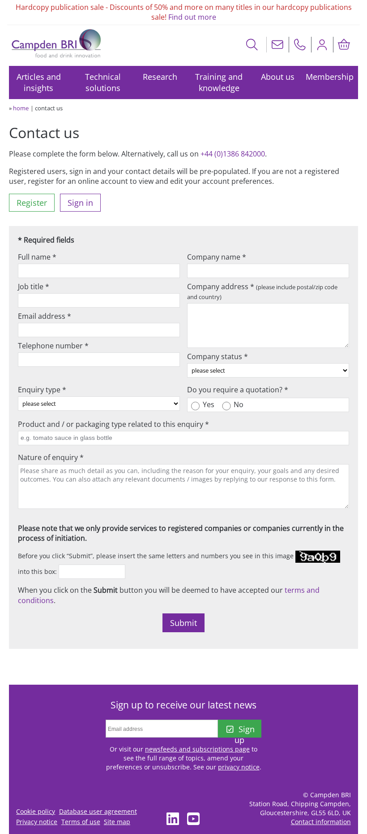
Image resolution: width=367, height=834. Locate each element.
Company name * (216, 257)
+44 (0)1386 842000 (233, 154)
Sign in (80, 202)
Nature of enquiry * (51, 457)
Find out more (192, 17)
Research (160, 76)
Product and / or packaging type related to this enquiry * (113, 424)
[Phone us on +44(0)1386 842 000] (300, 44)
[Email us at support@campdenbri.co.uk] (277, 44)
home (21, 108)
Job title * (33, 286)
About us (277, 76)
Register (32, 202)
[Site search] (252, 44)
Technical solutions (103, 82)
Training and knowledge (219, 82)
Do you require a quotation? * (237, 390)
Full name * (37, 257)
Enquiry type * (42, 390)
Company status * (217, 356)
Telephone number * (53, 346)
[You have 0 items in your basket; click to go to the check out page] (344, 44)
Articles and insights (39, 82)
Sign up (244, 731)
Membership (330, 76)
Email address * (44, 316)
